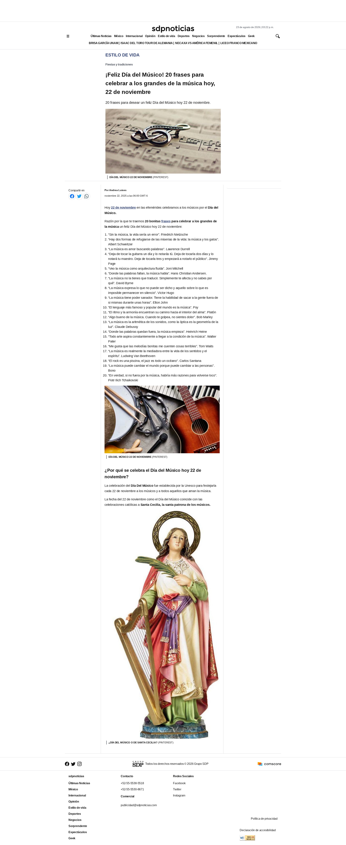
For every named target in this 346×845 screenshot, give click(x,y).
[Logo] (173, 29)
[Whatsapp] (86, 196)
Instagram (179, 795)
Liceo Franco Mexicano (238, 43)
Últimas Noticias (101, 36)
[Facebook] (72, 196)
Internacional (134, 36)
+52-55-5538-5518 (132, 783)
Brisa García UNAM (103, 43)
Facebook (179, 783)
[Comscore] (269, 763)
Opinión (150, 36)
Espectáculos (236, 36)
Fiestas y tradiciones (119, 64)
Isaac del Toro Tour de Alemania (147, 43)
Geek (251, 36)
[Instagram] (79, 764)
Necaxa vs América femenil (196, 43)
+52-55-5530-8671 (132, 789)
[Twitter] (79, 196)
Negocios (198, 36)
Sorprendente (216, 36)
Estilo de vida (166, 36)
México (118, 36)
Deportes (184, 36)
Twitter (177, 789)
